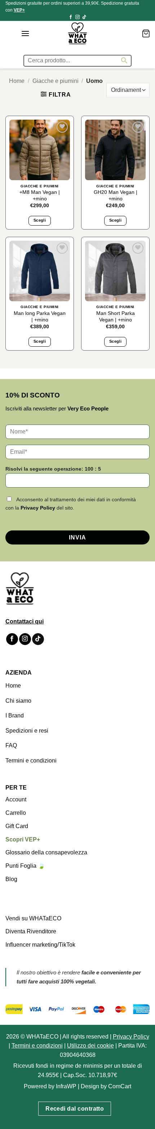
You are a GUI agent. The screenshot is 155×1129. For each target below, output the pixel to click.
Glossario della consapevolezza (46, 852)
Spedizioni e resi (26, 731)
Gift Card (16, 826)
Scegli (40, 220)
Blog (11, 879)
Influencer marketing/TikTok (40, 945)
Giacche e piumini (55, 81)
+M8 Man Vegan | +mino (39, 195)
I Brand (14, 715)
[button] (25, 33)
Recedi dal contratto (74, 1109)
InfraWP (66, 1086)
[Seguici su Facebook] (70, 17)
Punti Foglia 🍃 (25, 866)
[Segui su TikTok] (84, 17)
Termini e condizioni (31, 760)
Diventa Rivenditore (30, 931)
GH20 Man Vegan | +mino (115, 195)
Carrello (15, 813)
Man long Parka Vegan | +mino (40, 317)
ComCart (119, 1086)
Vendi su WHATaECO (33, 918)
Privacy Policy (38, 508)
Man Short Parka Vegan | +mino (115, 317)
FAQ (11, 745)
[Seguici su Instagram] (77, 17)
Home (17, 81)
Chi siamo (18, 701)
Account (15, 799)
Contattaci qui (24, 621)
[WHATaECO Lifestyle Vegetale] (77, 33)
